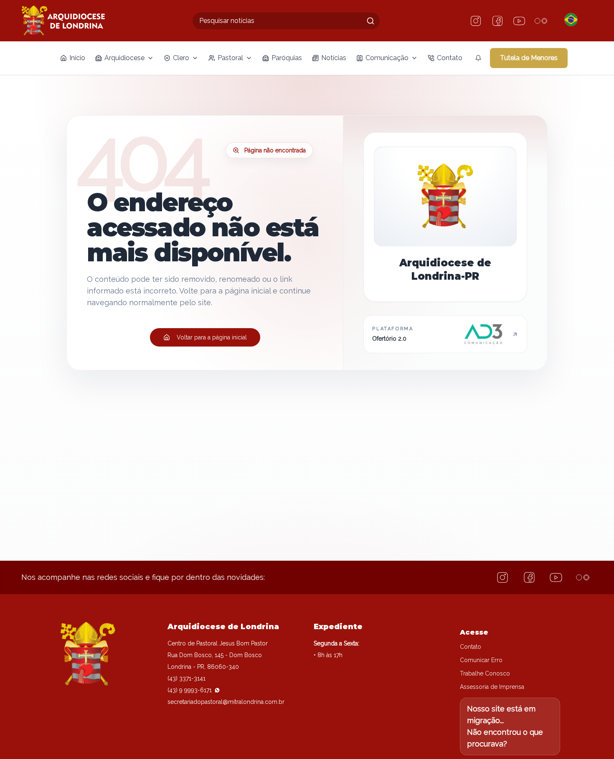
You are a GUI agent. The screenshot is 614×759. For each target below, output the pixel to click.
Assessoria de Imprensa (492, 686)
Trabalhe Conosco (485, 673)
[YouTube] (519, 21)
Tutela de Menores (529, 58)
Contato (449, 58)
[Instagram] (475, 21)
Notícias (333, 58)
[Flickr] (541, 21)
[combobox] (286, 21)
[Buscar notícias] (370, 21)
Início (77, 58)
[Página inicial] (63, 20)
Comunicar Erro (481, 660)
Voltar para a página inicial (212, 337)
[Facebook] (497, 21)
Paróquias (286, 58)
